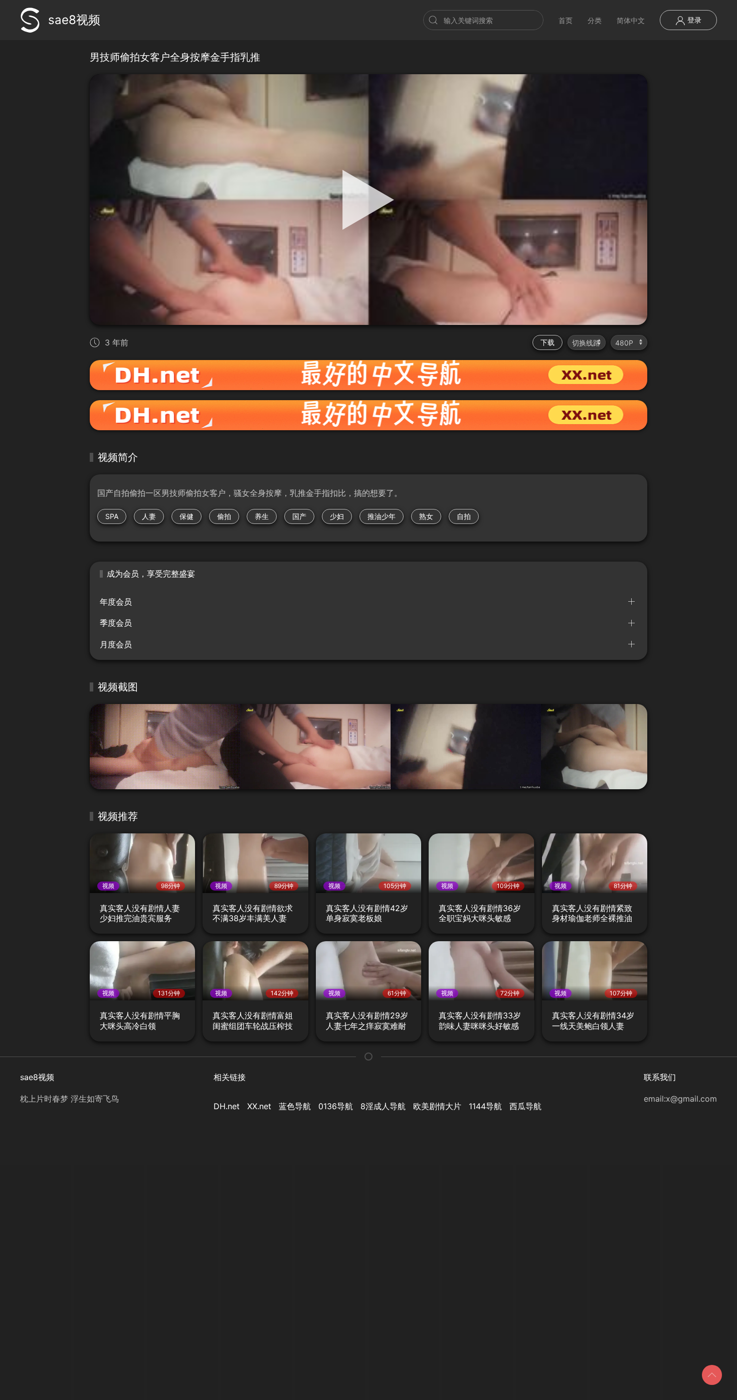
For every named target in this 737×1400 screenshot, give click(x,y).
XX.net (259, 1106)
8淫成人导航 (383, 1106)
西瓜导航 (525, 1106)
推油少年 (381, 516)
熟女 (426, 516)
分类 (595, 20)
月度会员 (116, 644)
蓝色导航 (295, 1106)
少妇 (337, 516)
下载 (547, 342)
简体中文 (631, 20)
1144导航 (485, 1106)
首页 (566, 20)
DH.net (227, 1106)
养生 (262, 516)
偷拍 (224, 516)
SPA (111, 516)
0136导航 (335, 1106)
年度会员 (116, 602)
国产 (299, 516)
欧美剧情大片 (437, 1106)
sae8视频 (74, 20)
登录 (693, 20)
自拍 (464, 516)
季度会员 (116, 623)
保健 (186, 516)
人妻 (149, 516)
